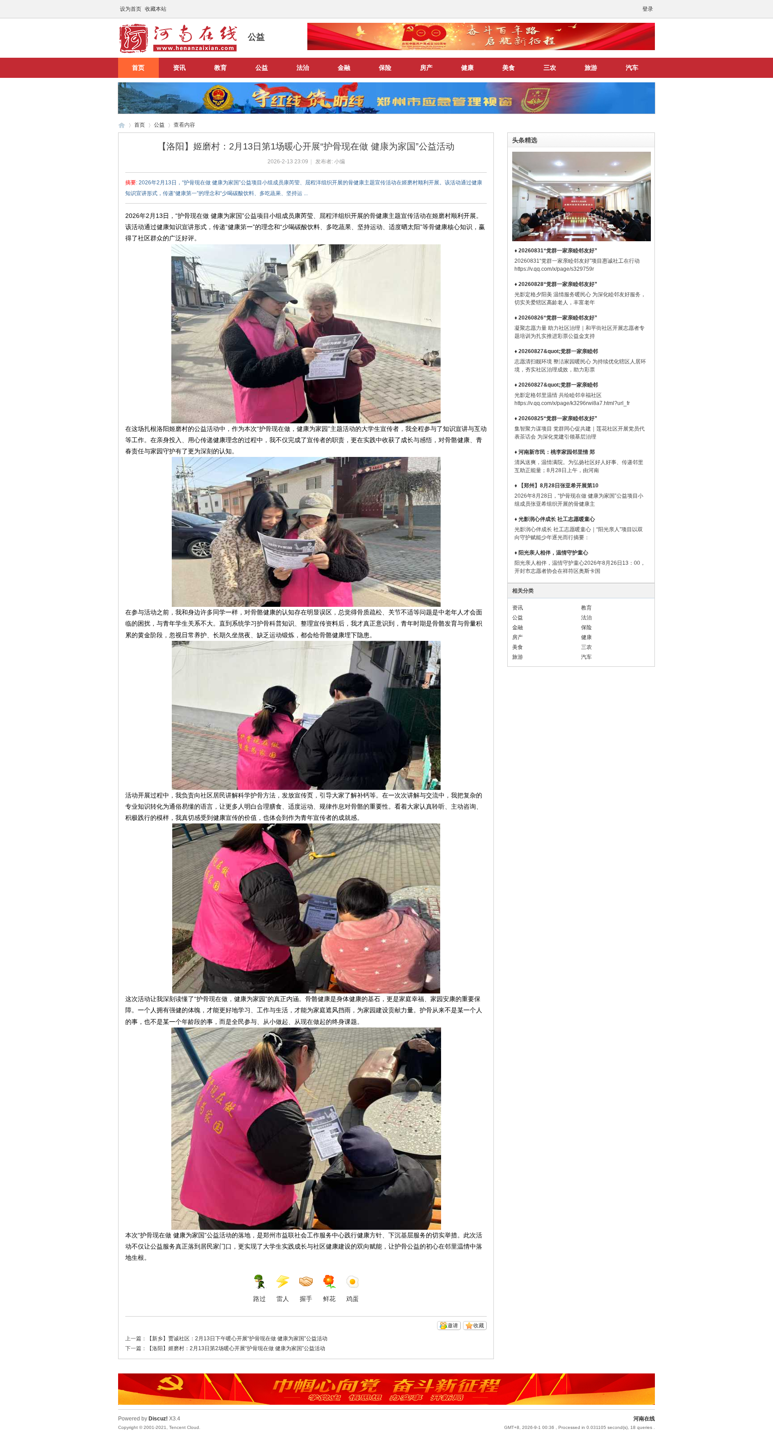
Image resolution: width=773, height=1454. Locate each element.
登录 (647, 9)
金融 (344, 67)
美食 (508, 67)
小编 (339, 161)
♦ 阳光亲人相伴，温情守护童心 (551, 553)
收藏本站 (155, 9)
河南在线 (121, 125)
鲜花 (329, 1298)
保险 (385, 67)
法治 (303, 67)
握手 (306, 1298)
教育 (220, 67)
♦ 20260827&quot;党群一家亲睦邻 (556, 351)
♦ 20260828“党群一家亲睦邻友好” (555, 284)
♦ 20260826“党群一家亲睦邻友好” (555, 318)
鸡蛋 (352, 1298)
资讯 (179, 67)
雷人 (282, 1298)
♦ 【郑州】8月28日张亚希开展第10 (556, 485)
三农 (550, 67)
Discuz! (158, 1419)
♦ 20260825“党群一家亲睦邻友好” (555, 418)
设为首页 (130, 9)
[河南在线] (178, 52)
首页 (138, 67)
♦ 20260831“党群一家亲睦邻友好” (555, 250)
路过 (259, 1298)
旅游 (591, 67)
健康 (467, 67)
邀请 (452, 1325)
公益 (261, 67)
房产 (426, 67)
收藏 (478, 1325)
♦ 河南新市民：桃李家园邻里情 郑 (554, 452)
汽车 (632, 67)
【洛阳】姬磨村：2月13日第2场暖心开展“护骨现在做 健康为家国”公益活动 (236, 1348)
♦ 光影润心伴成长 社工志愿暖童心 (554, 519)
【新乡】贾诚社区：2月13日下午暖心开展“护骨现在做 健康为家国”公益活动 (237, 1338)
